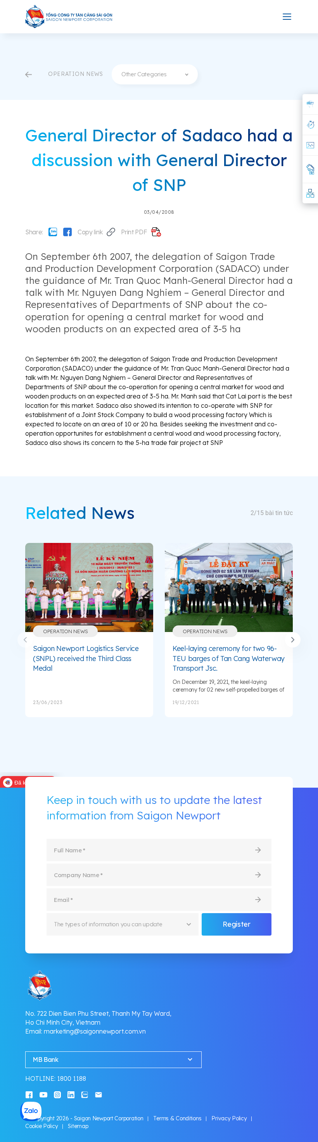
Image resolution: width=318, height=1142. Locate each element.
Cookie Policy (41, 1126)
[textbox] (154, 74)
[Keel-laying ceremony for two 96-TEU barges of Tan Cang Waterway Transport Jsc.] (229, 587)
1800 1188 (71, 1078)
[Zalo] (52, 232)
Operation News (65, 631)
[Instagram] (57, 1094)
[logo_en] (69, 16)
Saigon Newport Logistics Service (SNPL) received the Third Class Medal (85, 658)
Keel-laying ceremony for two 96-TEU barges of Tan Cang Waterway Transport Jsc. (229, 658)
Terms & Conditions (177, 1118)
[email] (98, 1094)
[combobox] (155, 74)
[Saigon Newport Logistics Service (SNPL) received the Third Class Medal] (89, 587)
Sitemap (78, 1126)
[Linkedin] (70, 1094)
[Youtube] (43, 1094)
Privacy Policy (229, 1118)
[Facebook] (67, 232)
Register (236, 924)
